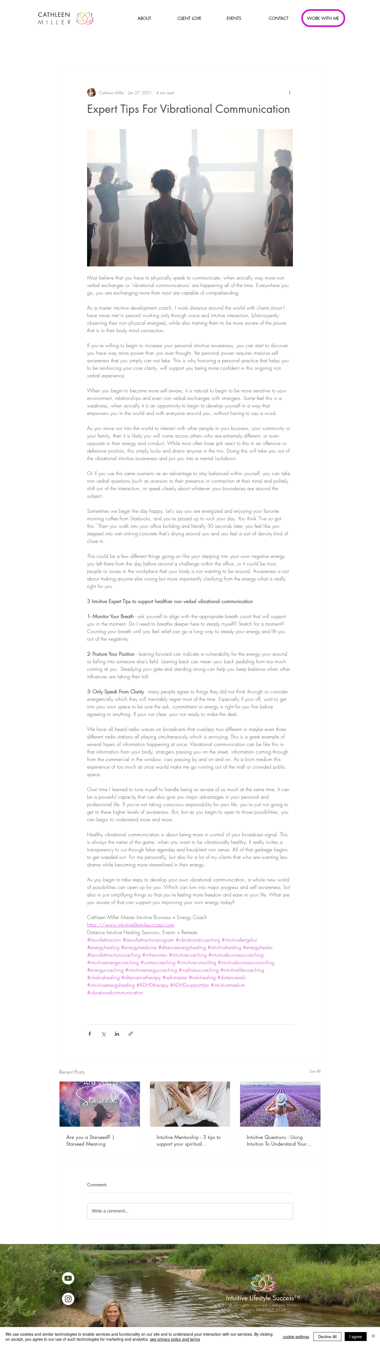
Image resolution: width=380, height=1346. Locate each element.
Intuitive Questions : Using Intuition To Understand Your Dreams (277, 1140)
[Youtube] (68, 1278)
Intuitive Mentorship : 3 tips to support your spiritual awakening (189, 1140)
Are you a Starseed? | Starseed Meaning (90, 1140)
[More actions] (289, 92)
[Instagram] (68, 1299)
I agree (355, 1336)
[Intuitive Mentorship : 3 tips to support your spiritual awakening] (190, 1104)
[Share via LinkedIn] (117, 1033)
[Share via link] (130, 1033)
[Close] (373, 1337)
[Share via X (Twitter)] (103, 1033)
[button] (144, 18)
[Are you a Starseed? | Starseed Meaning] (100, 1104)
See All (315, 1071)
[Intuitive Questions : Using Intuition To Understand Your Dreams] (280, 1104)
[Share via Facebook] (89, 1033)
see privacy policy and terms (175, 1339)
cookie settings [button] (296, 1336)
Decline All (327, 1336)
